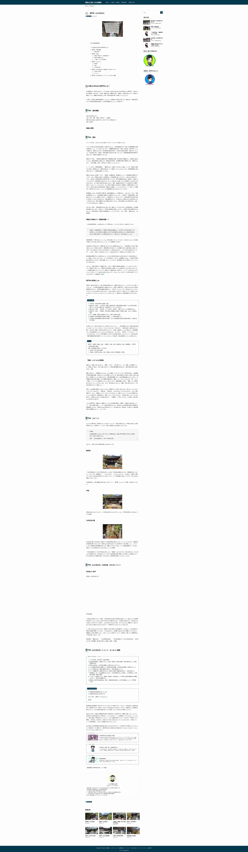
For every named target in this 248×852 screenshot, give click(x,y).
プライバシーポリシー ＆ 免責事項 (144, 848)
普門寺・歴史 (95, 54)
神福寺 (102, 274)
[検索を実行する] (161, 12)
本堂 (95, 65)
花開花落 (107, 848)
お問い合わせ (134, 848)
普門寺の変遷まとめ (98, 57)
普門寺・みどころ (96, 61)
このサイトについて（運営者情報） (117, 848)
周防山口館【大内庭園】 (93, 2)
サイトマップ (128, 848)
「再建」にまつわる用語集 (100, 59)
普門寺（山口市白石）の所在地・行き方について (104, 69)
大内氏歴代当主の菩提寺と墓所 (107, 735)
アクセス (96, 73)
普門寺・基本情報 (96, 49)
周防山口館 (99, 848)
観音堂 (95, 63)
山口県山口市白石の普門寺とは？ (100, 47)
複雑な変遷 (96, 51)
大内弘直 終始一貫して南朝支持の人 (108, 747)
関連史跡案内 (89, 16)
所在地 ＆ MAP (97, 71)
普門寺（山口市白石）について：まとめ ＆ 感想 (104, 75)
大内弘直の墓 (97, 67)
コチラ (105, 696)
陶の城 (103, 848)
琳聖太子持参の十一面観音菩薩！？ (102, 55)
